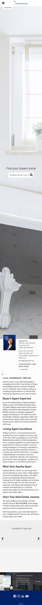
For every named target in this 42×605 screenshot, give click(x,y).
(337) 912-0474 (28, 351)
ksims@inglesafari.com (26, 361)
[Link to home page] (21, 3)
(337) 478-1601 (28, 353)
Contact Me (7, 7)
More (37, 581)
